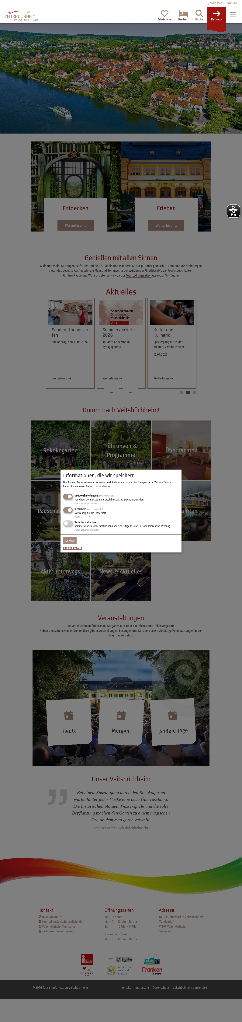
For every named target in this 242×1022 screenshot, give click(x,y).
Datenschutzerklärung (98, 486)
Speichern (69, 540)
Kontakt (234, 3)
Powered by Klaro (72, 547)
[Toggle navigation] (233, 15)
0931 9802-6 (217, 3)
